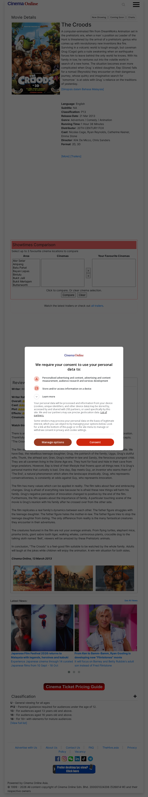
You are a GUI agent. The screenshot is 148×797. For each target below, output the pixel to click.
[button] (74, 396)
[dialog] (74, 398)
